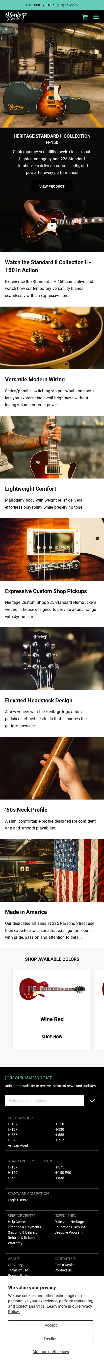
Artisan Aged (18, 1145)
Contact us (63, 1270)
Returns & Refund (21, 1237)
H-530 (59, 1129)
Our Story (15, 1264)
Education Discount (70, 1227)
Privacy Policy (19, 1275)
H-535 (12, 1134)
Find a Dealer (65, 1264)
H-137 (12, 1124)
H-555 (59, 1134)
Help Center (17, 1221)
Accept (51, 1325)
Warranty (15, 1243)
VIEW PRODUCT (52, 186)
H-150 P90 (63, 1172)
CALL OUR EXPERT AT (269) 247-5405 (52, 5)
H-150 (59, 1124)
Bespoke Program (69, 1232)
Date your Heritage (69, 1221)
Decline (50, 1338)
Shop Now (52, 1036)
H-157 (12, 1129)
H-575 (12, 1140)
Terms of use (18, 1270)
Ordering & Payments (24, 1227)
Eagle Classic (18, 1199)
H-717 (59, 1140)
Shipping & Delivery (22, 1232)
